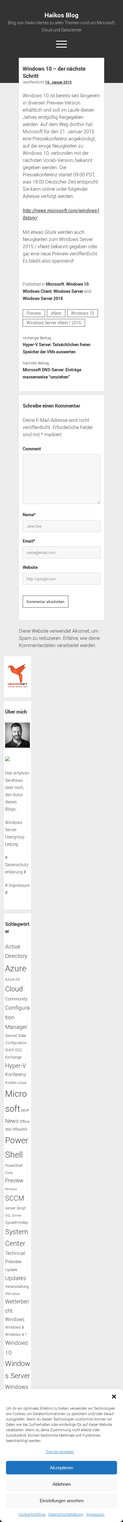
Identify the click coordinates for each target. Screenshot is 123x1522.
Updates (15, 1278)
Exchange (13, 1057)
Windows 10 (77, 284)
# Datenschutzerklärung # (17, 865)
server (10, 1208)
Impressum (95, 1514)
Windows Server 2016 (43, 298)
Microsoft (55, 284)
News (12, 1120)
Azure (15, 968)
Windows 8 (14, 1327)
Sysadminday (16, 1222)
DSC (18, 1050)
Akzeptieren (61, 1467)
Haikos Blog (61, 15)
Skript (21, 1208)
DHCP (9, 1050)
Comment (32, 449)
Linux (21, 1082)
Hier (9, 773)
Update (11, 1269)
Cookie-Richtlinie (32, 1514)
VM (8, 1293)
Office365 (19, 1129)
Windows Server (68, 291)
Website (30, 567)
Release (11, 1189)
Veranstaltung (17, 1286)
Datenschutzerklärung (65, 1514)
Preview (34, 313)
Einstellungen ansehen (62, 1500)
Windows (14, 1319)
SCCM (14, 1198)
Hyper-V (15, 1065)
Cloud (14, 989)
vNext (56, 313)
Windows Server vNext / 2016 (54, 322)
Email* (29, 541)
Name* (29, 514)
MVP (25, 1110)
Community (16, 999)
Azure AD (12, 979)
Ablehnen (62, 1484)
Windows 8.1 (16, 1334)
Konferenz (15, 1074)
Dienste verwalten (60, 1451)
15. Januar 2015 (58, 82)
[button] (114, 1397)
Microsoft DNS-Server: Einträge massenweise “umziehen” (52, 373)
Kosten (10, 1082)
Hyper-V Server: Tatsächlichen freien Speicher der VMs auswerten (56, 348)
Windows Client (37, 291)
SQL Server (13, 1215)
